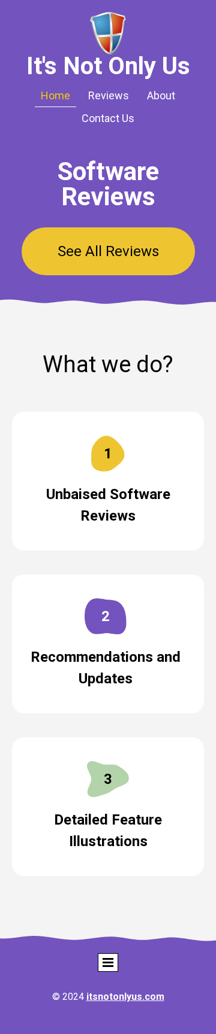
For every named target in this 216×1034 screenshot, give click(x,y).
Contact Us (108, 118)
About (161, 95)
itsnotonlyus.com (125, 996)
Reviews (108, 95)
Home (55, 95)
